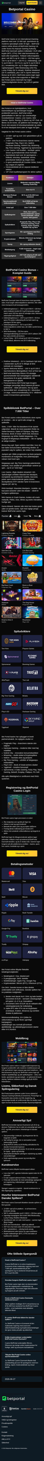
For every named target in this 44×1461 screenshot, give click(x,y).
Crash (26, 516)
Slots (36, 516)
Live (15, 516)
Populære (5, 516)
